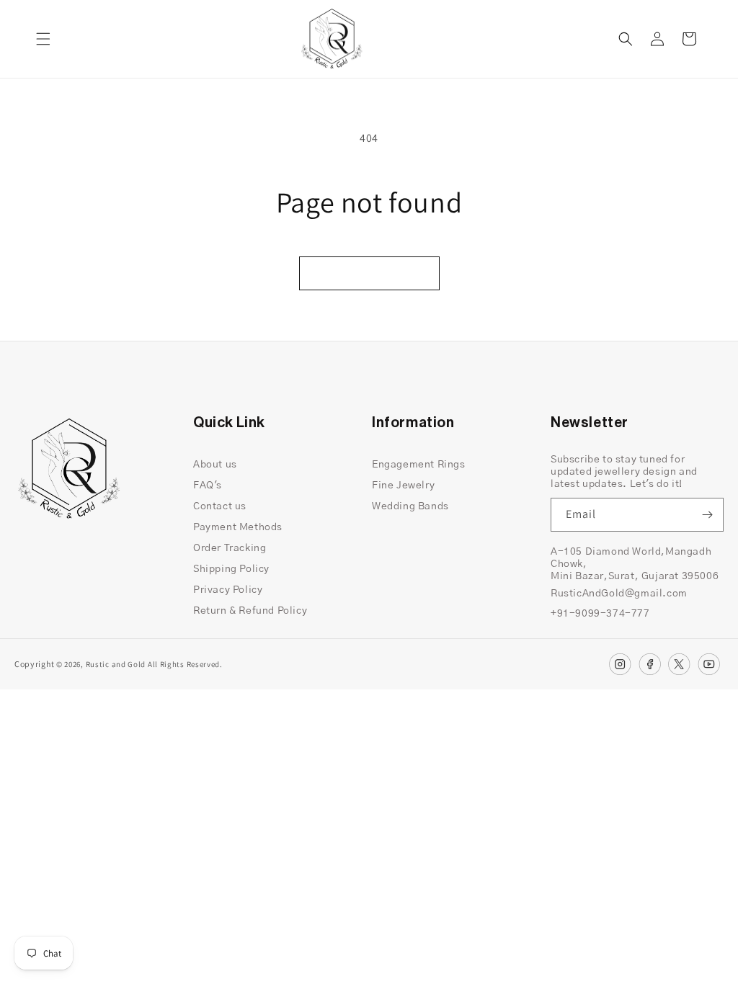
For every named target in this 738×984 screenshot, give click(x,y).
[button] (43, 39)
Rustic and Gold (116, 664)
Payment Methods (238, 527)
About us (215, 465)
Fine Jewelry (403, 485)
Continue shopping (369, 272)
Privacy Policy (227, 590)
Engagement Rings (419, 465)
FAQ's (207, 485)
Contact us (219, 506)
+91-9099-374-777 (600, 614)
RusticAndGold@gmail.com (619, 594)
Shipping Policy (231, 569)
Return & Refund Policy (250, 611)
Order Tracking (229, 548)
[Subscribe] (707, 515)
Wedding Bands (410, 506)
